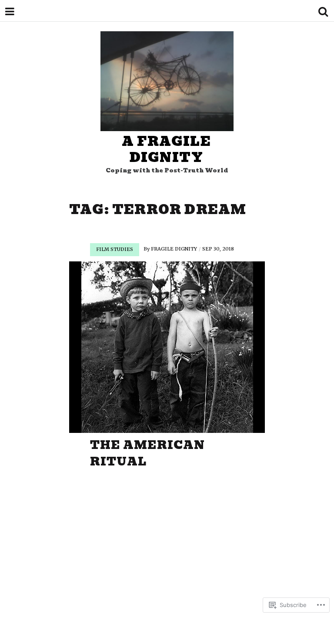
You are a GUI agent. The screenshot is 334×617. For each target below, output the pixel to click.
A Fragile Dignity (166, 149)
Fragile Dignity (174, 249)
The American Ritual (147, 453)
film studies (114, 249)
